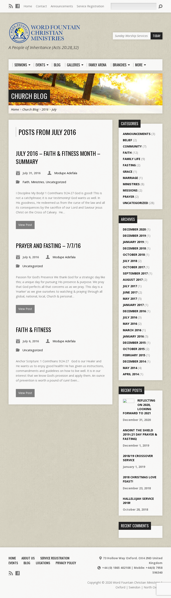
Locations (43, 562)
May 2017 (130, 299)
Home (28, 6)
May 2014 (130, 368)
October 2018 (134, 255)
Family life (131, 159)
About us (28, 557)
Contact (41, 6)
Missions (130, 190)
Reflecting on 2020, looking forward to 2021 (139, 406)
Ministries (37, 182)
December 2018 (134, 248)
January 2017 (133, 305)
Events (13, 562)
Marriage (130, 178)
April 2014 (131, 374)
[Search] (160, 6)
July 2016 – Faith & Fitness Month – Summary (58, 157)
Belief (127, 140)
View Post (25, 225)
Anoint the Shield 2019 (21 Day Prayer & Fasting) (140, 434)
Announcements (62, 6)
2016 (45, 109)
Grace (127, 172)
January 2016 (133, 336)
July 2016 (130, 317)
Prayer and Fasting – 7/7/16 (48, 245)
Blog (27, 562)
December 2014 (134, 361)
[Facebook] (17, 6)
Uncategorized (56, 182)
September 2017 (135, 273)
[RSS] (11, 6)
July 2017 (130, 286)
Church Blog (29, 96)
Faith (26, 182)
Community (132, 146)
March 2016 (132, 330)
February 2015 (134, 355)
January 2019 (133, 242)
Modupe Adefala (65, 173)
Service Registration (90, 6)
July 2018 (130, 261)
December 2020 (134, 229)
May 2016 (130, 324)
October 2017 (134, 267)
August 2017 (133, 280)
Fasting (129, 165)
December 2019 (134, 236)
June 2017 (130, 292)
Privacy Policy (66, 562)
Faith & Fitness (33, 329)
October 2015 (134, 349)
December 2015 (134, 343)
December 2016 (134, 311)
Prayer (128, 197)
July (54, 109)
